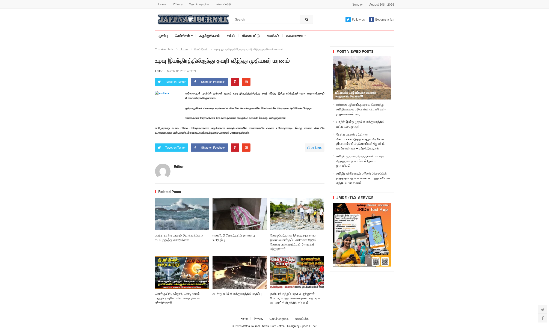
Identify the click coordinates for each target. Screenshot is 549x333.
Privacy (178, 4)
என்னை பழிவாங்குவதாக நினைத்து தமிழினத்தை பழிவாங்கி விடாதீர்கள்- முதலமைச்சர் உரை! (361, 109)
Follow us (358, 19)
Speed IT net (308, 326)
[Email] (246, 82)
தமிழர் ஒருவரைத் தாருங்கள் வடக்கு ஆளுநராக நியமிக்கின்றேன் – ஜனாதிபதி (360, 161)
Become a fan (384, 19)
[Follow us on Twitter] (542, 309)
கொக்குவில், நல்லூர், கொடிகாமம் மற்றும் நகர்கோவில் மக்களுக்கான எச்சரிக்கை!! (178, 298)
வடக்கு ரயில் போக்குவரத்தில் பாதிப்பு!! (238, 293)
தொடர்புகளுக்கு (199, 4)
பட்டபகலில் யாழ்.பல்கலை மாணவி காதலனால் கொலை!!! (355, 94)
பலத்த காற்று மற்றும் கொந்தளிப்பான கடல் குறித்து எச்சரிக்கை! (179, 237)
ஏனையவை (294, 35)
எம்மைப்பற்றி (223, 4)
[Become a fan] (542, 318)
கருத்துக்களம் (209, 35)
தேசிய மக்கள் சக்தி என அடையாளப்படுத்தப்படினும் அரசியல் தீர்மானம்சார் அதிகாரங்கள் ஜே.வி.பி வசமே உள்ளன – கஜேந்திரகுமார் (360, 141)
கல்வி (231, 35)
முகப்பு (163, 35)
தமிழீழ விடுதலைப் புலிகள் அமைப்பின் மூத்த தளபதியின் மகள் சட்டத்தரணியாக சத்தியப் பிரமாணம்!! (363, 178)
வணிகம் (273, 35)
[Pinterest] (235, 82)
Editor (159, 71)
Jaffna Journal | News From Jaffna (263, 326)
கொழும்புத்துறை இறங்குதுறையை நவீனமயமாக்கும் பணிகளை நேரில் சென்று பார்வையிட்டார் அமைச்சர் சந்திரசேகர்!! (293, 242)
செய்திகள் (182, 35)
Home (162, 4)
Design (292, 326)
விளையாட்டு (251, 35)
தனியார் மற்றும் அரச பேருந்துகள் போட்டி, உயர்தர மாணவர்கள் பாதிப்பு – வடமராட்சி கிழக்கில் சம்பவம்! (295, 298)
